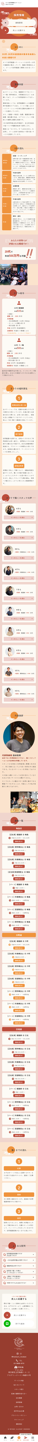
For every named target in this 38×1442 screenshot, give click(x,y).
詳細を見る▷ (19, 841)
